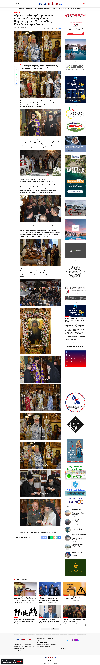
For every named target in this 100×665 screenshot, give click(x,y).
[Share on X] (53, 28)
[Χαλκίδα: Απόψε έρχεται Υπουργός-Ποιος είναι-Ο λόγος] (68, 530)
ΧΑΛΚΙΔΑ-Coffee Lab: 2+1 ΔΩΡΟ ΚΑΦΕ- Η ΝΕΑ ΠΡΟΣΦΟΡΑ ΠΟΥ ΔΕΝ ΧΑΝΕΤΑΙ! (75, 320)
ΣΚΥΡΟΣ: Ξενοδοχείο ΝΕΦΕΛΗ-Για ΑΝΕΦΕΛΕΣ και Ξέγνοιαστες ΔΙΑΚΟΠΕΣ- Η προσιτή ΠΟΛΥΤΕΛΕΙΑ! (75, 333)
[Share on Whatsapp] (54, 28)
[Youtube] (75, 361)
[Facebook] (15, 3)
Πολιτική (40, 617)
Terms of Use (13, 662)
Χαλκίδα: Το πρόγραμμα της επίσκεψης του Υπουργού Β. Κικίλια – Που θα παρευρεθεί (49, 621)
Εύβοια (57, 530)
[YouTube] (18, 3)
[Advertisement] (75, 380)
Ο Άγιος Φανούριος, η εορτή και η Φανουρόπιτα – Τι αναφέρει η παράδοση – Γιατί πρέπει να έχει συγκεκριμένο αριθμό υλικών (75, 338)
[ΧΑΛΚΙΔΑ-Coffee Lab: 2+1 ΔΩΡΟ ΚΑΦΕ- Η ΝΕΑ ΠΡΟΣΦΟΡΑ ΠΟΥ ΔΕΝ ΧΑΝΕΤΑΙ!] (75, 311)
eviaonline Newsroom (18, 602)
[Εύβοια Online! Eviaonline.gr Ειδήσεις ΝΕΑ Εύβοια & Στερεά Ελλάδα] (50, 4)
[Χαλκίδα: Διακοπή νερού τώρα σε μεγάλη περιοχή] (74, 589)
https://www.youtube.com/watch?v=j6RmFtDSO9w (39, 181)
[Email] (56, 28)
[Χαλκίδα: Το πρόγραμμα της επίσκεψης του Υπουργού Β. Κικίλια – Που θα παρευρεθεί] (50, 611)
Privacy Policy (5, 662)
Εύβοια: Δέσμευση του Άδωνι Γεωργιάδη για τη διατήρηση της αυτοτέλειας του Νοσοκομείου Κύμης (49, 598)
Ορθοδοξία (17, 12)
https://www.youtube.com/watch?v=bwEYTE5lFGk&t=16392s (42, 227)
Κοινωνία (67, 316)
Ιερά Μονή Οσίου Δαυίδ (31, 532)
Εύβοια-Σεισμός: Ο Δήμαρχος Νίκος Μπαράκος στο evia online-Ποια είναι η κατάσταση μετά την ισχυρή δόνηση (25, 598)
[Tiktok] (75, 365)
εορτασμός (35, 530)
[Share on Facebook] (51, 28)
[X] (16, 3)
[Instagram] (20, 3)
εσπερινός (53, 530)
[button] (19, 661)
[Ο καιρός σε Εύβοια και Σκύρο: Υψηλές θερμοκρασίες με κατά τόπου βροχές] (68, 555)
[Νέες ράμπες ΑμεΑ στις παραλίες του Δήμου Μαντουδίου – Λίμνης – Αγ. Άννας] (25, 611)
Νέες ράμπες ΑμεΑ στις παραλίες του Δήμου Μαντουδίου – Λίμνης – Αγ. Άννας (24, 621)
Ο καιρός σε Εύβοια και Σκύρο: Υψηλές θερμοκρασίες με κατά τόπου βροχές (78, 554)
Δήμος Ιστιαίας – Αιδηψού (27, 530)
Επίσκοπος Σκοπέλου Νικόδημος (44, 530)
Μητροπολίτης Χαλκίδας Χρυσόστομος (43, 532)
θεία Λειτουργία (23, 532)
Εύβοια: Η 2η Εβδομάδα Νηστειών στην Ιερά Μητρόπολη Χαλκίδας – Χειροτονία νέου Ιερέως (74, 621)
